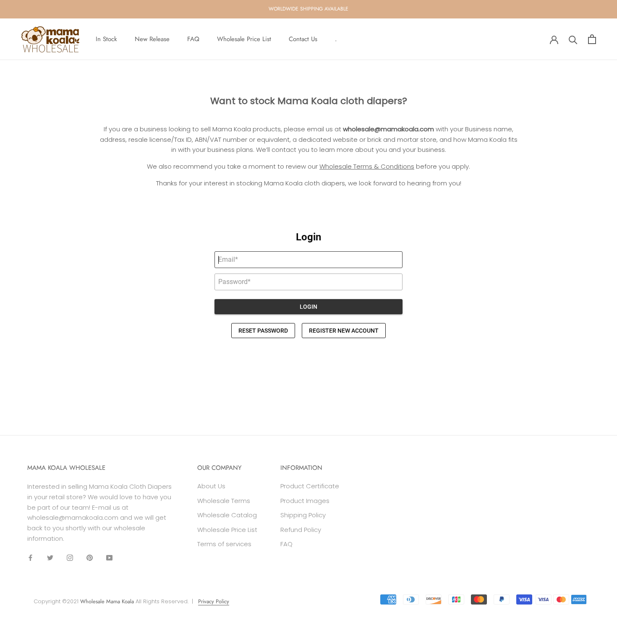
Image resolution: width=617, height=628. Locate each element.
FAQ (193, 39)
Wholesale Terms (223, 500)
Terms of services (224, 543)
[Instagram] (70, 557)
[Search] (573, 39)
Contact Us (303, 39)
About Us (211, 486)
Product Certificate (309, 486)
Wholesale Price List (244, 39)
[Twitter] (50, 557)
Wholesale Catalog (227, 515)
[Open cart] (592, 39)
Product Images (304, 500)
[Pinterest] (89, 557)
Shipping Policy (303, 515)
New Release (152, 39)
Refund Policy (300, 529)
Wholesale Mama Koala (107, 601)
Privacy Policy (213, 601)
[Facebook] (30, 557)
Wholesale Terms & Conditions (366, 166)
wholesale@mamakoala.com (388, 129)
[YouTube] (109, 557)
